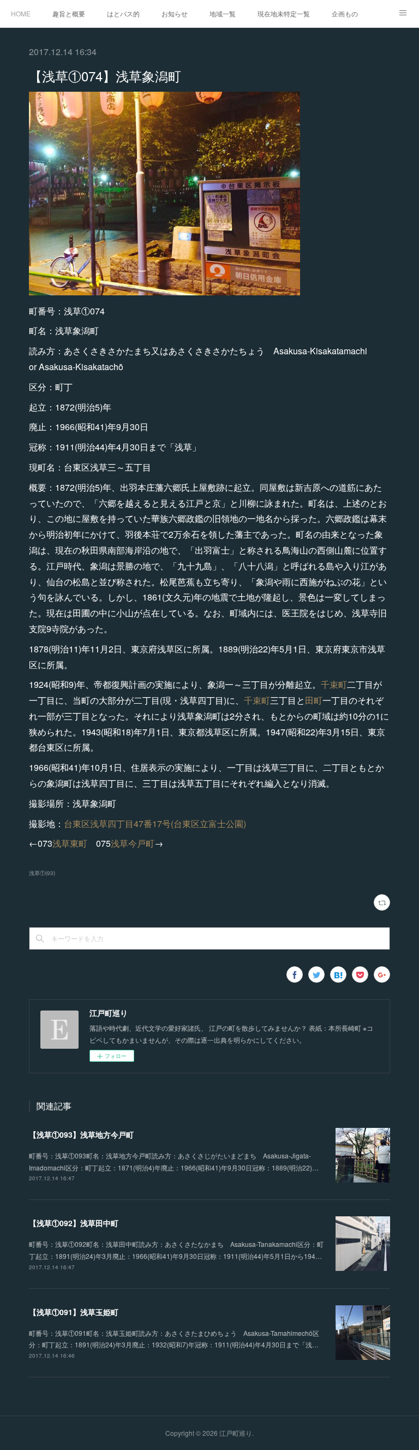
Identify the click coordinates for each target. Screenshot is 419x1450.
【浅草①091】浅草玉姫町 (73, 1311)
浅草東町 (69, 843)
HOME (21, 13)
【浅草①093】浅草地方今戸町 (81, 1134)
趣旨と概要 (68, 13)
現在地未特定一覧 (284, 13)
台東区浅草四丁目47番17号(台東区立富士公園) (155, 823)
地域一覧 (223, 13)
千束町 (334, 684)
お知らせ (174, 13)
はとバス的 (123, 13)
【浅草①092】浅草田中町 (73, 1222)
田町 (313, 700)
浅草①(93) (42, 873)
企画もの (345, 13)
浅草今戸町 (132, 843)
